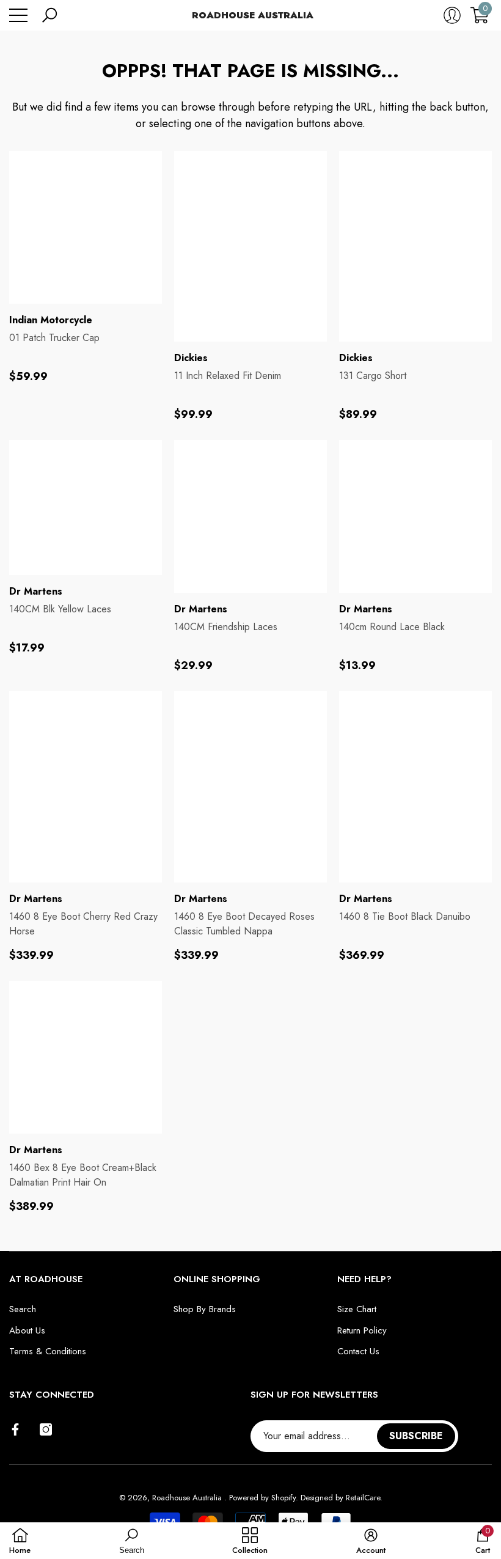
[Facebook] (15, 1429)
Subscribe (416, 1436)
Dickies (191, 358)
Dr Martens (35, 591)
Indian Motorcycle (50, 320)
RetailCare (363, 1497)
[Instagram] (46, 1429)
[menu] (18, 15)
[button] (49, 15)
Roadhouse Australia (188, 1497)
